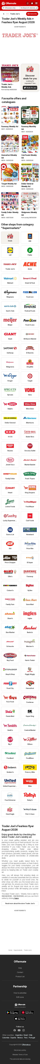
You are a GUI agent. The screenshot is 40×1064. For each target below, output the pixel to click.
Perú (26, 1037)
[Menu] (36, 3)
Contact (20, 972)
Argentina (18, 1035)
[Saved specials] (28, 3)
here (16, 898)
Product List (20, 976)
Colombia (5, 1037)
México (20, 1037)
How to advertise (20, 993)
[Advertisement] (20, 43)
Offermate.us (26, 1044)
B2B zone (20, 997)
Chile (30, 1035)
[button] (32, 3)
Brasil (26, 1035)
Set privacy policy (20, 1050)
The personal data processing (20, 1059)
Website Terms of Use (20, 1054)
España (13, 1037)
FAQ (20, 968)
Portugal (32, 1037)
